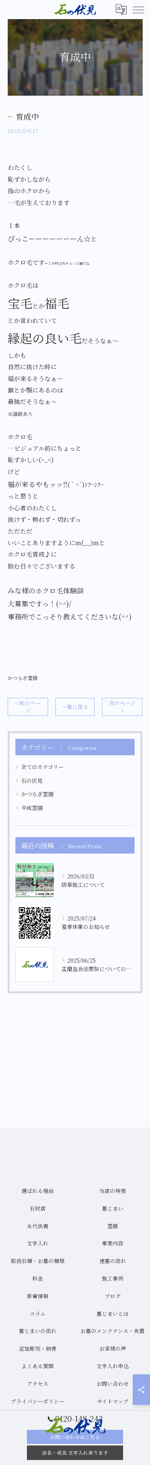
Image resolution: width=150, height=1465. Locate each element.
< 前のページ (28, 706)
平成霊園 (32, 808)
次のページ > (122, 706)
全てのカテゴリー (42, 767)
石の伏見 (32, 780)
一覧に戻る (75, 707)
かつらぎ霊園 (23, 677)
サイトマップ (112, 1401)
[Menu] (138, 9)
